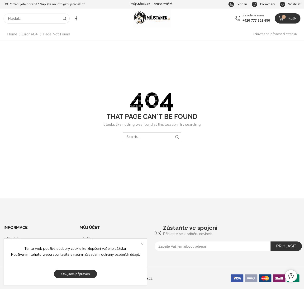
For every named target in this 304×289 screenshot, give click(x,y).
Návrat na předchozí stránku (276, 34)
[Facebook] (76, 18)
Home (12, 34)
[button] (237, 4)
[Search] (64, 18)
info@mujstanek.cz (71, 4)
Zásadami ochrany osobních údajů (112, 254)
